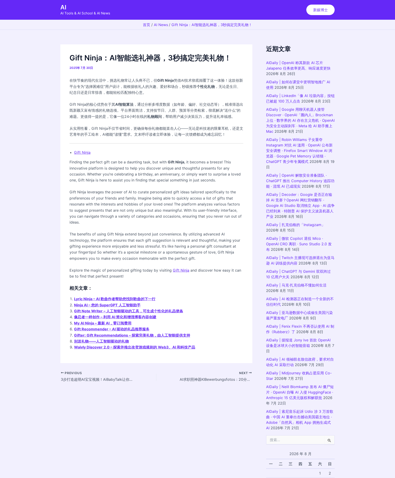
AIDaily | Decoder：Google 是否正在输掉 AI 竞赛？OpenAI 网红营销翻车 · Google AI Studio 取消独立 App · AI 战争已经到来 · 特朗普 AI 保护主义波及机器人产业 (300, 205)
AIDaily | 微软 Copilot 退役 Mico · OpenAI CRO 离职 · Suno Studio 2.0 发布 (299, 244)
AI (63, 7)
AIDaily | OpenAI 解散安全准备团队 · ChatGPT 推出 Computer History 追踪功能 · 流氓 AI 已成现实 (300, 181)
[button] (320, 10)
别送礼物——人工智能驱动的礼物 (101, 341)
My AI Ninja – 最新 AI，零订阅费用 (102, 323)
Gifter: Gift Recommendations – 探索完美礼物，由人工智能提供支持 (132, 335)
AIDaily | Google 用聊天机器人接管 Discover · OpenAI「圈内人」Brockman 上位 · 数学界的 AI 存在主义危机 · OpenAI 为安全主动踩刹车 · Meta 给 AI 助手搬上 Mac (300, 120)
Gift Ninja (82, 152)
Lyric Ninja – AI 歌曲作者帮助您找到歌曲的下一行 (114, 299)
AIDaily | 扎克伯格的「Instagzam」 (295, 224)
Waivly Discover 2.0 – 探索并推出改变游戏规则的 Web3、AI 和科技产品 (134, 347)
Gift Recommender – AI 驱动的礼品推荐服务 (111, 329)
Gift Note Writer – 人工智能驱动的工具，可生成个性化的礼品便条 (128, 311)
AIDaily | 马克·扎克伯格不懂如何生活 (296, 285)
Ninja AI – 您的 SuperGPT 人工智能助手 (107, 305)
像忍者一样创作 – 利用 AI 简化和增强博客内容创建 (115, 317)
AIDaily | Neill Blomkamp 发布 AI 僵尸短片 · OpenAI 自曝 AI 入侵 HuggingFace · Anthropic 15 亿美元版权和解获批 (300, 392)
